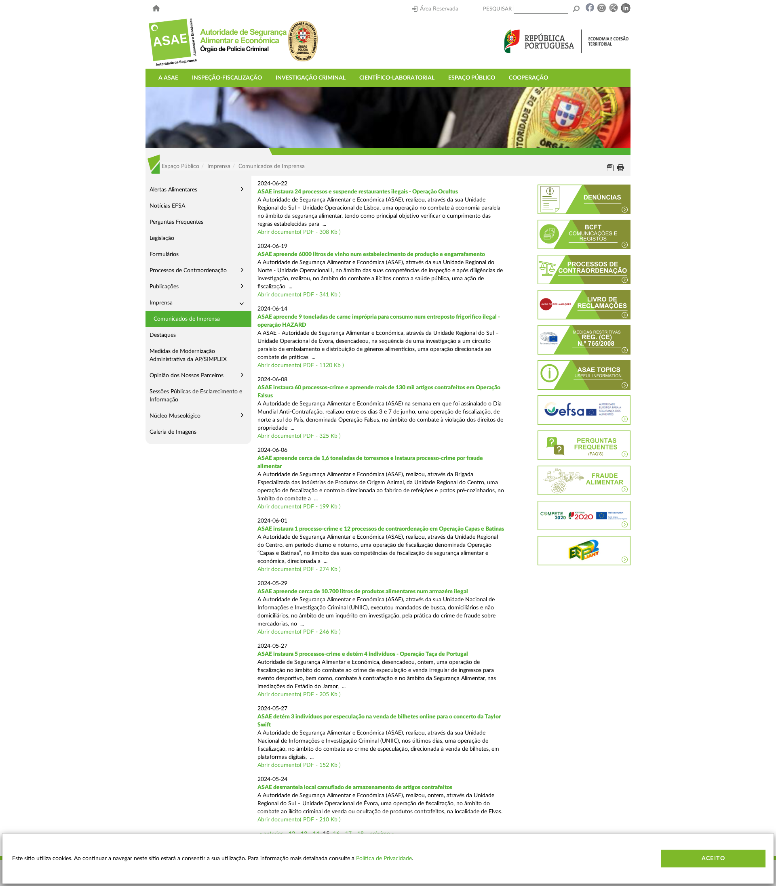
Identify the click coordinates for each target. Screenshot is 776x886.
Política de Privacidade (384, 858)
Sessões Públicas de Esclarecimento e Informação (196, 396)
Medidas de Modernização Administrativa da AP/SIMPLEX (188, 355)
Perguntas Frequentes (176, 222)
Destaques (163, 335)
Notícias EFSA (167, 206)
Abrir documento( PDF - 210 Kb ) (299, 820)
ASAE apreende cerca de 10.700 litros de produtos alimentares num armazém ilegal (362, 591)
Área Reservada (439, 9)
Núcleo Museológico (175, 416)
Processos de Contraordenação (188, 270)
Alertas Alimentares (173, 190)
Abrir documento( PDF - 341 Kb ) (299, 295)
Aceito (713, 858)
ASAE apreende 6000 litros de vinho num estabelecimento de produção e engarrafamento (371, 254)
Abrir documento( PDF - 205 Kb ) (299, 694)
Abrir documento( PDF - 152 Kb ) (299, 765)
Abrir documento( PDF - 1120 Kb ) (300, 365)
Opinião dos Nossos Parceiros (187, 375)
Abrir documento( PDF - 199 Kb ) (299, 507)
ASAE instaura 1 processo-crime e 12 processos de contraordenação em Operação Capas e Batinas (380, 529)
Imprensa (161, 303)
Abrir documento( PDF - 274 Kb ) (299, 569)
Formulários (164, 254)
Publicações (164, 287)
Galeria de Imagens (173, 432)
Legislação (162, 238)
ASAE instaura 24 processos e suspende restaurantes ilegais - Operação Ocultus (357, 192)
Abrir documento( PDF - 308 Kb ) (299, 232)
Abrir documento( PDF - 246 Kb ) (299, 632)
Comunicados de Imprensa (187, 319)
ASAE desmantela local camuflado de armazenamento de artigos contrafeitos (354, 787)
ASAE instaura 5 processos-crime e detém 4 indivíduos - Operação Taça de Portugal (362, 654)
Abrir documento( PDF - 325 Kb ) (299, 436)
